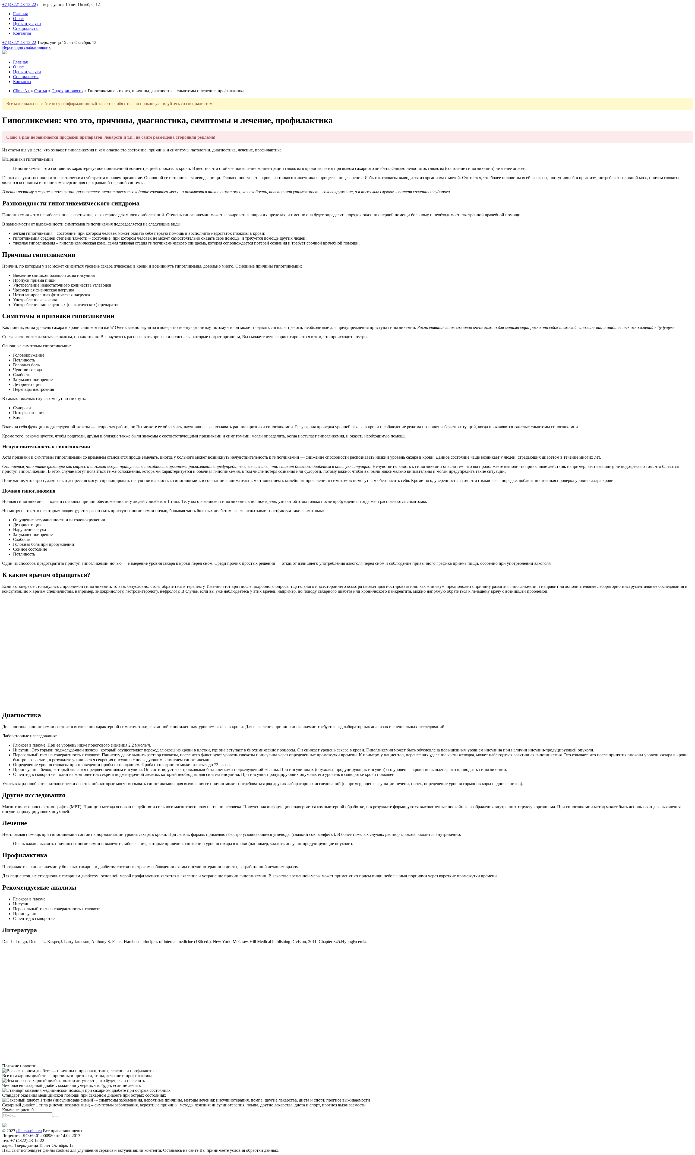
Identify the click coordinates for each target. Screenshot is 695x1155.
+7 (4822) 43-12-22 (19, 4)
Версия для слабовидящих (26, 47)
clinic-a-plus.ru (29, 1130)
